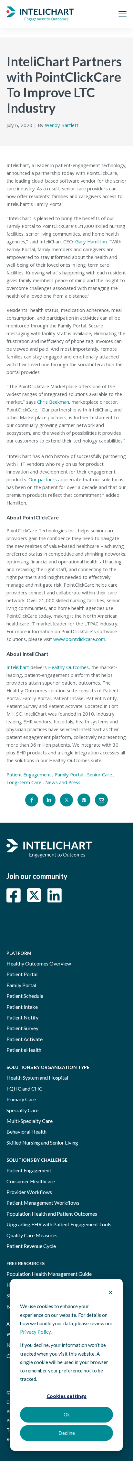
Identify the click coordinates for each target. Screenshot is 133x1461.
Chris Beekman (53, 403)
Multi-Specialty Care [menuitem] (29, 1121)
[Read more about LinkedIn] (54, 895)
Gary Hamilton (91, 242)
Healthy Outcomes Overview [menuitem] (38, 963)
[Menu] (122, 13)
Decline (66, 1433)
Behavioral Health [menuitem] (26, 1131)
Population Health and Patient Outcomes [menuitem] (51, 1213)
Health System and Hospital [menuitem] (37, 1077)
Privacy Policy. (36, 1332)
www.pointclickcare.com (79, 640)
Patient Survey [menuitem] (22, 1028)
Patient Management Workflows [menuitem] (42, 1203)
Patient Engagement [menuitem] (28, 1170)
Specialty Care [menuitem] (22, 1110)
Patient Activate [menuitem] (24, 1039)
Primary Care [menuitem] (21, 1099)
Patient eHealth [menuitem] (23, 1050)
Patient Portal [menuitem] (21, 974)
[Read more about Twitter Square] (34, 895)
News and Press (62, 783)
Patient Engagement (28, 775)
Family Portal (69, 775)
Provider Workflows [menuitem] (29, 1192)
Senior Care (99, 775)
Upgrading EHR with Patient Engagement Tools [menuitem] (58, 1224)
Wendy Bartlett (61, 126)
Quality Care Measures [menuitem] (31, 1235)
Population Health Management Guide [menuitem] (49, 1274)
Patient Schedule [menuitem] (24, 996)
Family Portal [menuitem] (21, 985)
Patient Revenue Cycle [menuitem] (31, 1246)
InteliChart (17, 668)
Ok (67, 1414)
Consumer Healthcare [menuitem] (30, 1181)
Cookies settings (66, 1396)
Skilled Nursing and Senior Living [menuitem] (42, 1142)
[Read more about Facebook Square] (13, 895)
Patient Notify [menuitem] (22, 1017)
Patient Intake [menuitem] (22, 1007)
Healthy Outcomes (68, 668)
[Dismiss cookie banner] (110, 1293)
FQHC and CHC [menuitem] (24, 1088)
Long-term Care (23, 783)
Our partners (42, 480)
